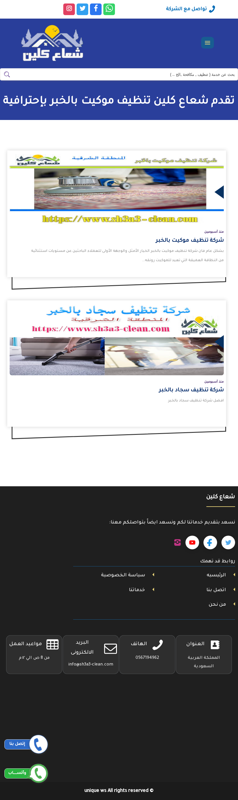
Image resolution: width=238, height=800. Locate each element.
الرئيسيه (216, 575)
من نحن (217, 604)
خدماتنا (137, 590)
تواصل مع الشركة (186, 9)
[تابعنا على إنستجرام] (177, 542)
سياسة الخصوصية (123, 575)
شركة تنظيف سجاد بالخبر (191, 390)
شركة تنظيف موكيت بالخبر (190, 241)
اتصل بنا (216, 590)
